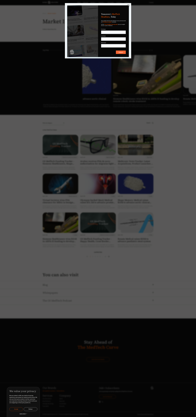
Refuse (30, 409)
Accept (16, 409)
